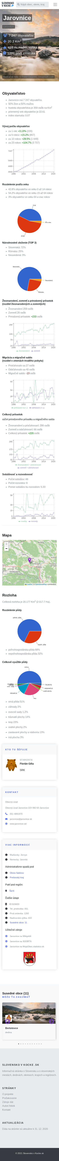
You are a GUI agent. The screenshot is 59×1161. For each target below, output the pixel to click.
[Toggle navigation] (55, 4)
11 (41, 1043)
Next (51, 1022)
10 (39, 1043)
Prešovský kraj (17, 877)
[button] (29, 560)
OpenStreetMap (41, 584)
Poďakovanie (9, 1098)
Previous (8, 1022)
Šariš (11, 891)
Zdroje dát (7, 1102)
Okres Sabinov (17, 873)
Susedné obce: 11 (18, 922)
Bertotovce (11, 1028)
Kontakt (6, 1110)
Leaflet (29, 584)
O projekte (7, 1094)
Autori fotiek (8, 1106)
